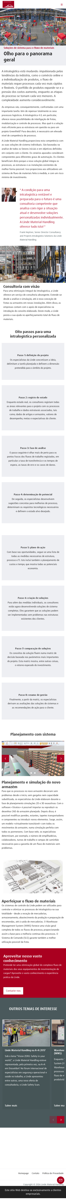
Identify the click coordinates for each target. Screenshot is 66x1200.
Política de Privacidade (53, 1173)
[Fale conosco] (60, 1180)
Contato (35, 1173)
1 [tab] (31, 773)
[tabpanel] (33, 758)
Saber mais (11, 1105)
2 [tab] (34, 773)
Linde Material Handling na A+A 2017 (25, 1050)
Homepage (23, 1173)
